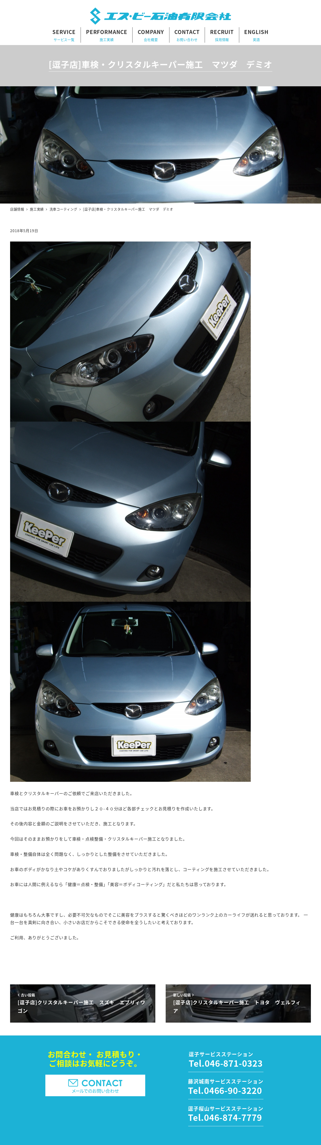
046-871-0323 (234, 1063)
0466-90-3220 (233, 1090)
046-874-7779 (233, 1117)
